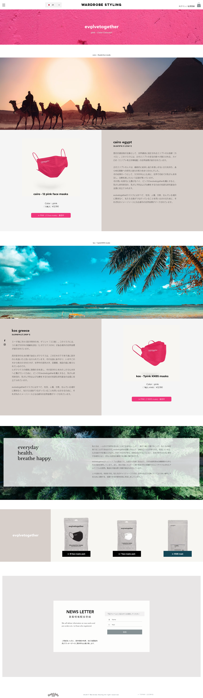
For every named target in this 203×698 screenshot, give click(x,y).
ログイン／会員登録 (187, 6)
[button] (3, 5)
